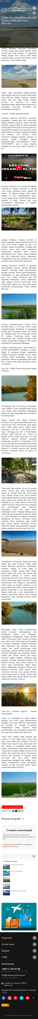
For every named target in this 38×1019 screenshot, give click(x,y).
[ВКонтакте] (13, 811)
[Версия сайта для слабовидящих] (34, 13)
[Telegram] (22, 811)
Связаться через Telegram (12, 807)
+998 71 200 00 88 (11, 969)
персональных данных (10, 846)
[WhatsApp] (19, 811)
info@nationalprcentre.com (13, 975)
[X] (16, 811)
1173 (5, 992)
